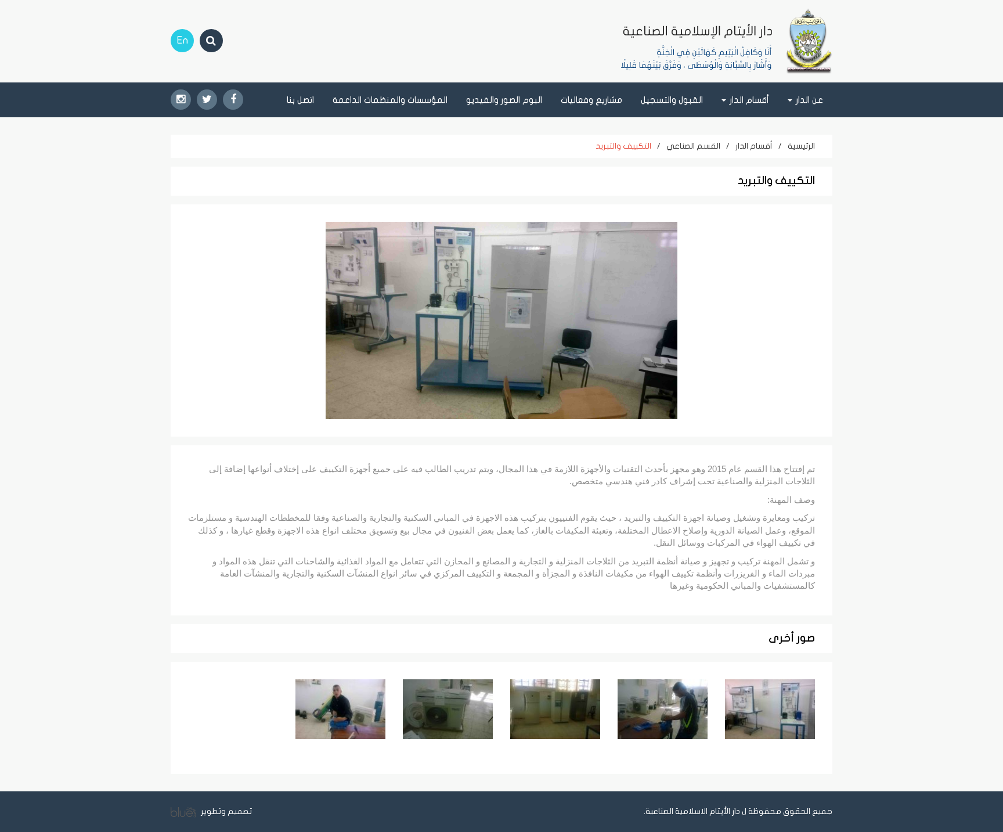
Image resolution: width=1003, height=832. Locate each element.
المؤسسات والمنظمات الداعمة (390, 100)
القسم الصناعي (693, 146)
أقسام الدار (754, 146)
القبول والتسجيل (672, 100)
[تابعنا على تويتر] (207, 99)
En (182, 40)
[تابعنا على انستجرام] (181, 99)
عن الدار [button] (808, 100)
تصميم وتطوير (225, 811)
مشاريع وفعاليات (591, 100)
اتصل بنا (300, 100)
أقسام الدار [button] (748, 100)
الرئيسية (801, 146)
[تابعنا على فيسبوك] (233, 99)
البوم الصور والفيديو (504, 100)
